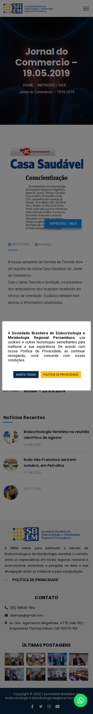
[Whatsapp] (80, 700)
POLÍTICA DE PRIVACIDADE (60, 374)
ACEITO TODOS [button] (26, 374)
